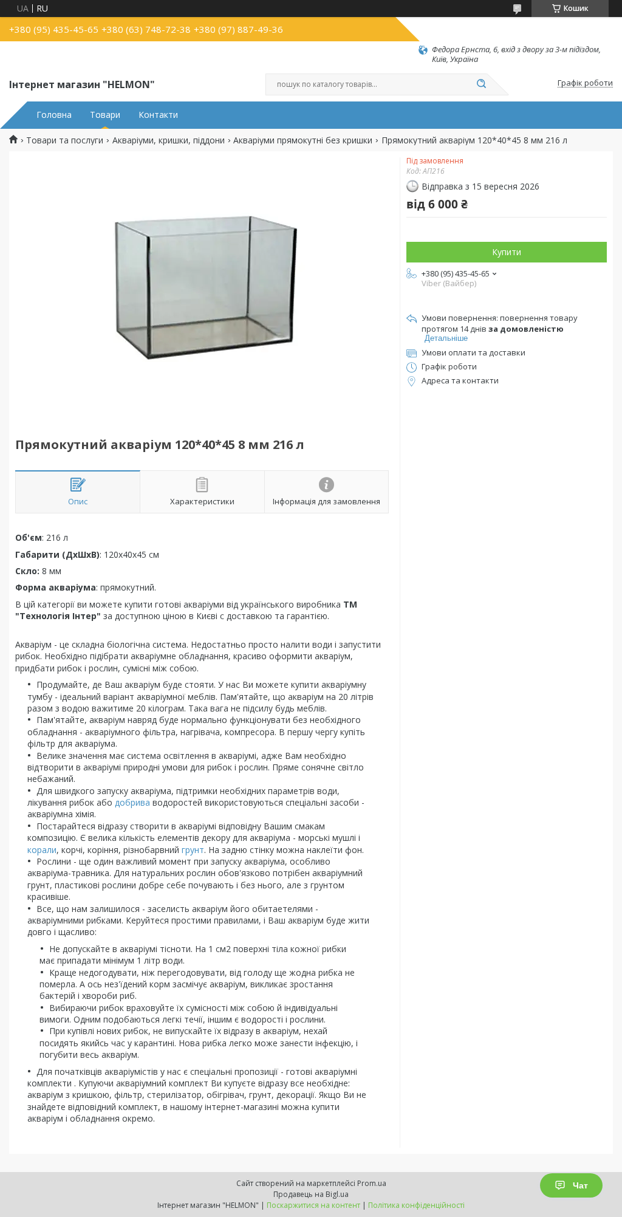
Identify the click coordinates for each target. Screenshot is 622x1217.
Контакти (158, 115)
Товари (105, 115)
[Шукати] (481, 84)
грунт (193, 849)
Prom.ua (371, 1183)
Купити (506, 252)
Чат (580, 1185)
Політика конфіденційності (416, 1205)
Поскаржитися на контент (313, 1205)
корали (41, 849)
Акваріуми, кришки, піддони (168, 140)
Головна (54, 115)
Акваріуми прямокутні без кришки (302, 140)
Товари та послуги (64, 140)
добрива (132, 802)
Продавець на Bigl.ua (311, 1194)
